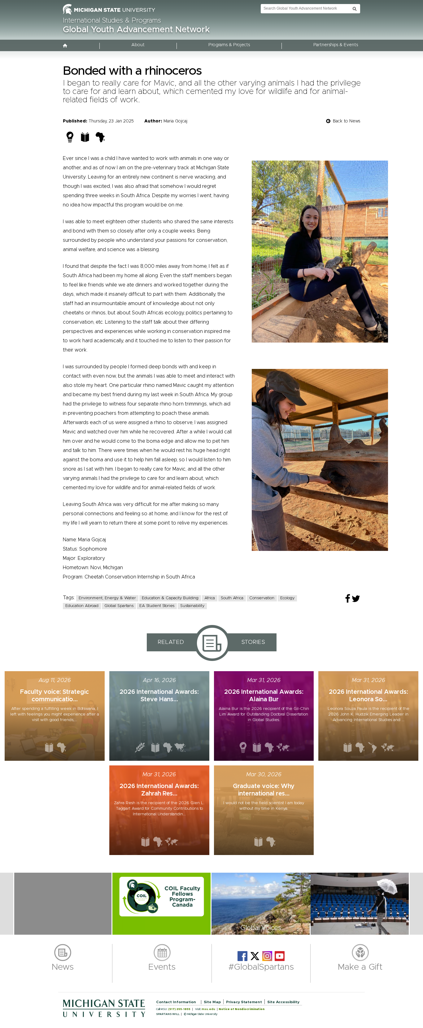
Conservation (261, 598)
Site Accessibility (283, 1002)
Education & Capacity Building (170, 598)
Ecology (287, 598)
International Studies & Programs (112, 20)
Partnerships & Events (335, 45)
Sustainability (192, 606)
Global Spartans (118, 606)
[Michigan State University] (109, 14)
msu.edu (208, 1009)
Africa (209, 598)
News (63, 967)
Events (162, 967)
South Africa (232, 598)
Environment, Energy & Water (107, 598)
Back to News (346, 121)
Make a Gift (360, 967)
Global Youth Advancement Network (136, 29)
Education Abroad (81, 606)
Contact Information (176, 1002)
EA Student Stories (156, 606)
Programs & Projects (229, 45)
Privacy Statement (244, 1002)
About (138, 45)
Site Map (212, 1002)
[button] (62, 904)
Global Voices (260, 928)
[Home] (65, 46)
